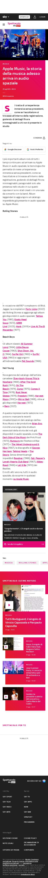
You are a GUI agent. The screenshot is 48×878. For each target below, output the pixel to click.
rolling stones (28, 563)
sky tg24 (7, 802)
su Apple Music (21, 479)
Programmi (29, 822)
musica (9, 563)
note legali (8, 843)
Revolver (18, 458)
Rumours (15, 441)
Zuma (20, 389)
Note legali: (7, 833)
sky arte (7, 812)
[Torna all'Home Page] (14, 24)
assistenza (13, 865)
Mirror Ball (23, 399)
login (42, 17)
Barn (6, 406)
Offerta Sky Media (11, 850)
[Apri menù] (4, 24)
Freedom (22, 395)
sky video (7, 807)
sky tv (27, 797)
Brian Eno (37, 423)
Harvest (21, 402)
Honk (19, 326)
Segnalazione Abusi (28, 874)
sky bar (27, 812)
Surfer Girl (17, 354)
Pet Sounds (28, 361)
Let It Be (22, 465)
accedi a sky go (34, 781)
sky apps (28, 802)
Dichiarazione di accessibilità (31, 843)
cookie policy (30, 838)
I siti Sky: (6, 791)
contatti (22, 865)
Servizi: (27, 791)
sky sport (7, 797)
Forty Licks (31, 309)
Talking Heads (20, 451)
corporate (29, 850)
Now (26, 807)
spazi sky (28, 817)
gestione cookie (10, 838)
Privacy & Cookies (18, 861)
